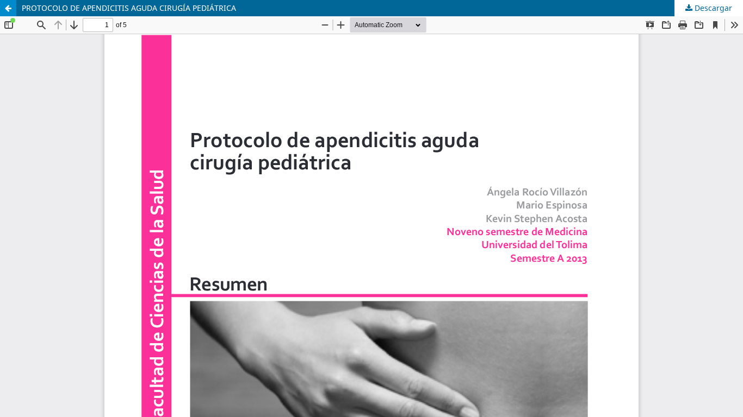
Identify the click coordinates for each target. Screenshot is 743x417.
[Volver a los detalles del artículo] (8, 8)
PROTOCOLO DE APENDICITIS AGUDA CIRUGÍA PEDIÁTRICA (129, 8)
